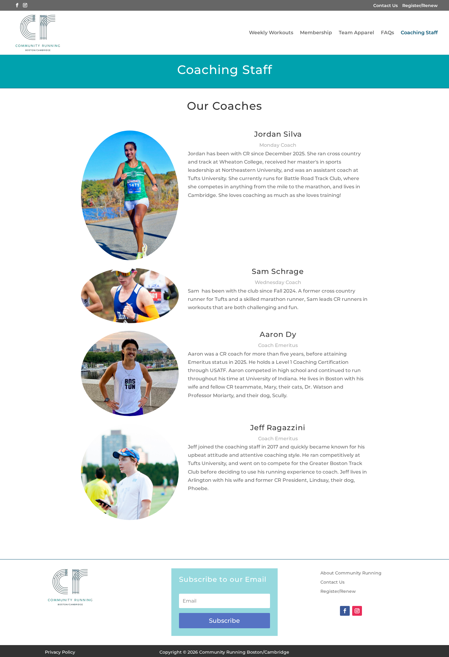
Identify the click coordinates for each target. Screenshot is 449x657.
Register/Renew (420, 5)
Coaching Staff (419, 33)
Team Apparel (356, 33)
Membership (316, 33)
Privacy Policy (60, 652)
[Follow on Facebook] (345, 611)
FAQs (387, 33)
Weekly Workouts (271, 33)
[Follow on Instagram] (357, 611)
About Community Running (350, 573)
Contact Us (385, 5)
